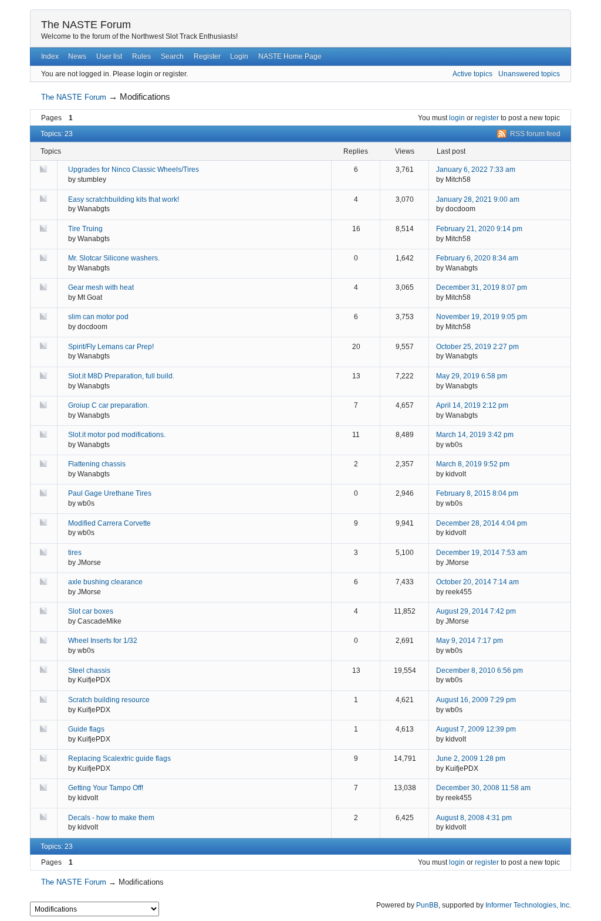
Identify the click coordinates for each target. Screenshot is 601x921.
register (487, 118)
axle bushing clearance (105, 582)
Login (239, 56)
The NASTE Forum (86, 25)
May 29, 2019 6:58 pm (471, 376)
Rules (141, 56)
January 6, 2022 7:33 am (475, 169)
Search (172, 56)
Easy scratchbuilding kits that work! (123, 199)
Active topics (472, 74)
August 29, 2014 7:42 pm (476, 611)
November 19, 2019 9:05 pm (481, 317)
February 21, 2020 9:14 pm (479, 229)
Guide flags (86, 729)
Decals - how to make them (111, 818)
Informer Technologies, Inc (527, 905)
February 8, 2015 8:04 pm (477, 493)
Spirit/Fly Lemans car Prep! (111, 347)
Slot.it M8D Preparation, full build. (121, 376)
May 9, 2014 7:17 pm (469, 640)
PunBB (427, 905)
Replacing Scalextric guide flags (119, 758)
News (77, 56)
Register (207, 56)
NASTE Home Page (290, 56)
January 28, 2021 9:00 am (477, 199)
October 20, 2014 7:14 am (477, 582)
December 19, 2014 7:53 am (481, 552)
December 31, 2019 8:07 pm (481, 287)
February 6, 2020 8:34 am (477, 258)
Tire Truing (85, 229)
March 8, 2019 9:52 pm (472, 464)
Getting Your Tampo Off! (105, 788)
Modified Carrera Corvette (109, 523)
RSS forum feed (535, 134)
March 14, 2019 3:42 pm (475, 435)
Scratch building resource (109, 700)
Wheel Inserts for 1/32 (102, 640)
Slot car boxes (90, 611)
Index (50, 56)
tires (75, 552)
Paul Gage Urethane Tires (109, 493)
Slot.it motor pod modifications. (117, 435)
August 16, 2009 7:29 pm (476, 700)
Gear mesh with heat (101, 287)
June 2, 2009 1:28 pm (470, 758)
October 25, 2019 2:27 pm (477, 347)
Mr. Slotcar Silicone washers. (114, 258)
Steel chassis (89, 670)
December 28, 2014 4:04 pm (481, 523)
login (457, 118)
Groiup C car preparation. (108, 405)
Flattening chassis (97, 464)
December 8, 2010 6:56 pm (479, 670)
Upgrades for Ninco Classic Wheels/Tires (133, 169)
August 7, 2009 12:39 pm (476, 729)
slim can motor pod (98, 317)
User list (109, 56)
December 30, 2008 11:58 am (483, 788)
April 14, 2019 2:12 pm (472, 405)
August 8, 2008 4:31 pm (474, 818)
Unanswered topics (529, 74)
